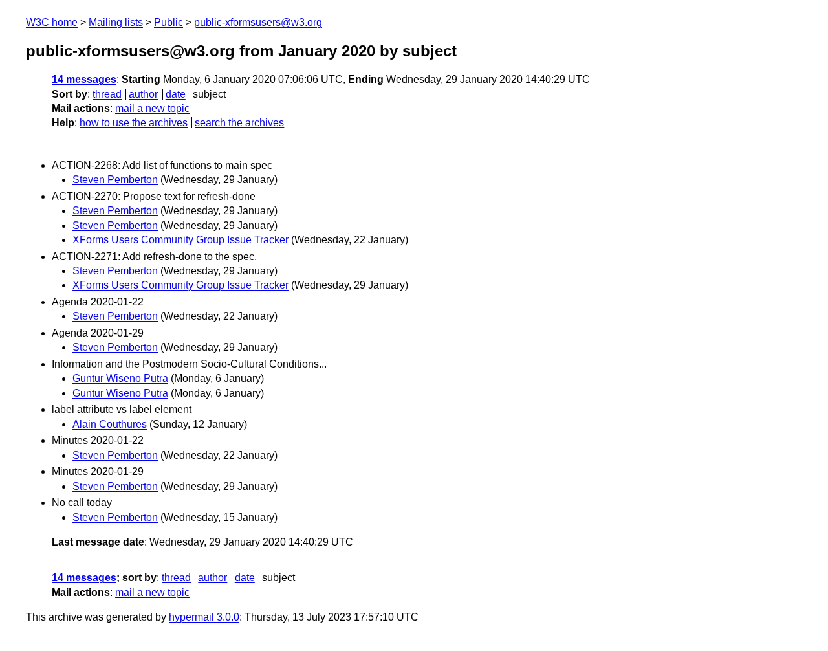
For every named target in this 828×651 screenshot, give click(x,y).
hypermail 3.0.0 (204, 617)
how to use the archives (134, 122)
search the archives (239, 122)
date (176, 94)
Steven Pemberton (115, 179)
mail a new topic (152, 108)
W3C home (52, 22)
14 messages (84, 79)
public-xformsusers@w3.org (258, 22)
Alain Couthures (109, 424)
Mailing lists (116, 22)
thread (107, 94)
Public (168, 22)
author (143, 94)
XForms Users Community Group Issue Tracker (180, 239)
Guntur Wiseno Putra (120, 378)
